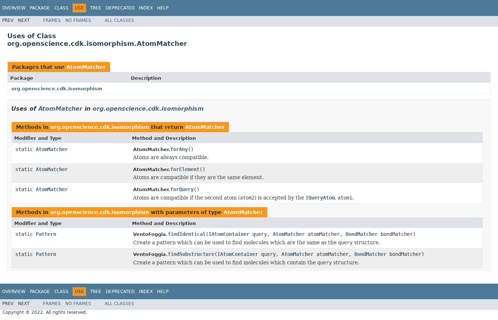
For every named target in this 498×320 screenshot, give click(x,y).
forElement (184, 169)
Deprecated (120, 8)
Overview (14, 8)
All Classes (119, 20)
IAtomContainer (229, 234)
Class (61, 8)
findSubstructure (191, 254)
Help (162, 8)
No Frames (78, 20)
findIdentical (187, 234)
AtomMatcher (86, 67)
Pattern (46, 234)
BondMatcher (362, 234)
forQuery (182, 189)
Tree (95, 8)
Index (146, 8)
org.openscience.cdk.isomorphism (56, 88)
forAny (179, 149)
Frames (52, 20)
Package (40, 8)
